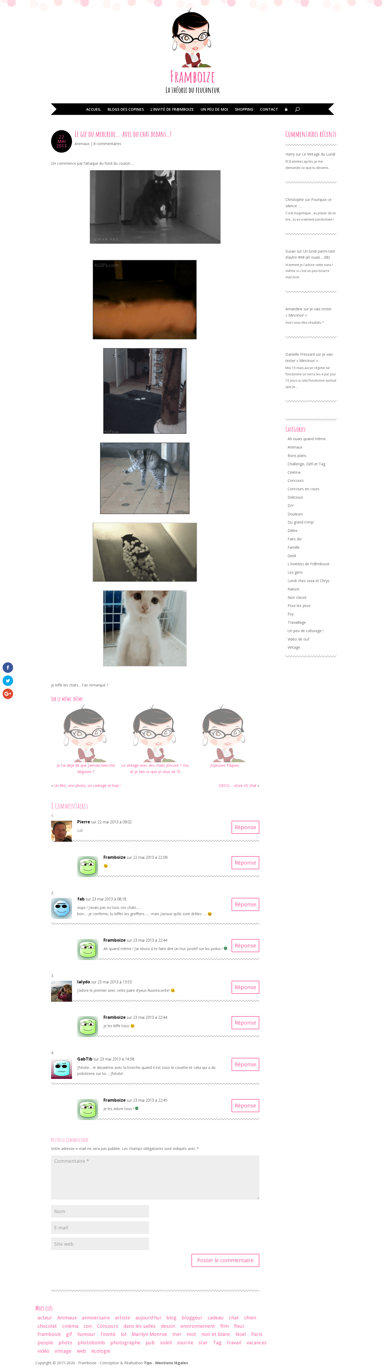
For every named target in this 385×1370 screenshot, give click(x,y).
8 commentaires (107, 143)
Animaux (82, 143)
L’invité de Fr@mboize (172, 110)
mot (191, 1334)
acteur (44, 1317)
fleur (239, 1326)
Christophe (294, 199)
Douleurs (295, 513)
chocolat (47, 1326)
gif (69, 1334)
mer (177, 1334)
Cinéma (294, 472)
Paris (256, 1334)
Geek (292, 555)
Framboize (192, 76)
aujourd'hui (148, 1317)
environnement (197, 1326)
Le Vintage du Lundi (318, 154)
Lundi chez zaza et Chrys (308, 580)
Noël (240, 1334)
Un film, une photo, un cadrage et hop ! (87, 785)
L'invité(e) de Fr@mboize (308, 563)
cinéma (70, 1326)
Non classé (297, 597)
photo (65, 1342)
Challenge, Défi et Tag (306, 463)
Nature (293, 589)
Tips (148, 1362)
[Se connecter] (286, 113)
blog (171, 1317)
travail (234, 1342)
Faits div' (295, 538)
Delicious (295, 497)
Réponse (245, 827)
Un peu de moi (214, 110)
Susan (290, 251)
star (203, 1342)
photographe (125, 1342)
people (45, 1342)
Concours (296, 480)
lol (123, 1334)
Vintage (294, 647)
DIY (291, 505)
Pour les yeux (299, 605)
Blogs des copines (126, 110)
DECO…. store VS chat (237, 785)
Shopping (244, 110)
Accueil (93, 110)
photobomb (91, 1342)
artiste (122, 1317)
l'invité (108, 1334)
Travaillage (297, 622)
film (224, 1326)
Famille (294, 547)
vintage (63, 1351)
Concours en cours (304, 488)
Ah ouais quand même (307, 438)
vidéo (43, 1351)
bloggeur (192, 1317)
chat (234, 1317)
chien (250, 1317)
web (81, 1351)
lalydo (83, 982)
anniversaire (96, 1317)
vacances (256, 1342)
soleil (166, 1342)
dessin (168, 1326)
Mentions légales (171, 1362)
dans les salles (139, 1326)
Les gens (295, 572)
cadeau (216, 1317)
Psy (291, 613)
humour (86, 1334)
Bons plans (297, 455)
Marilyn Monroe (149, 1334)
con (88, 1326)
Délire (293, 530)
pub (150, 1342)
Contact (269, 110)
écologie (100, 1351)
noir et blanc (215, 1334)
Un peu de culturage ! (305, 630)
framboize (49, 1334)
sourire (185, 1342)
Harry (290, 154)
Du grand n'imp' (301, 522)
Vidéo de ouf (298, 639)
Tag (217, 1342)
